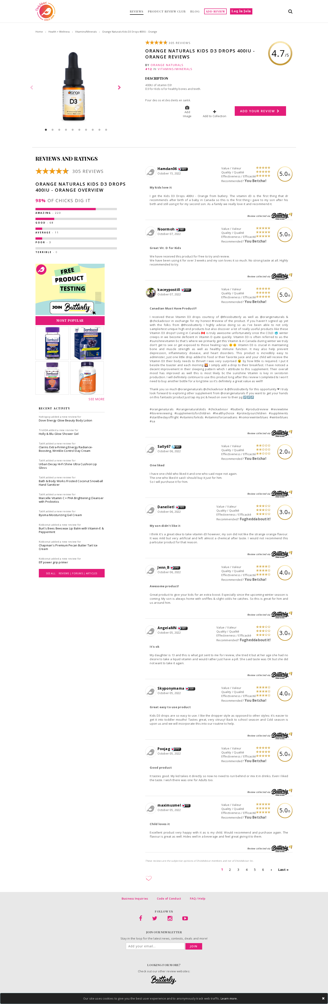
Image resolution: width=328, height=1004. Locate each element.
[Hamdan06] (151, 172)
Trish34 (43, 430)
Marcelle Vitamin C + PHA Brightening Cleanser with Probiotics (71, 499)
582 (178, 446)
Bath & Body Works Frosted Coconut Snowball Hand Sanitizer (71, 482)
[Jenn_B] (151, 571)
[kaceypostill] (151, 293)
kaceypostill (169, 289)
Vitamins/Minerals (86, 31)
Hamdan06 (167, 168)
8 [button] (93, 129)
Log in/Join (241, 11)
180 (182, 229)
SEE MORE (96, 399)
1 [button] (46, 129)
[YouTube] (185, 919)
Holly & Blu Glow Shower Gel (59, 434)
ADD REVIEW (215, 11)
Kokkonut (45, 524)
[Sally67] (151, 450)
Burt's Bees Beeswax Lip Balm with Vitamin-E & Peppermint (71, 530)
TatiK (42, 443)
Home (39, 31)
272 (177, 749)
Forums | (79, 573)
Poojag (164, 748)
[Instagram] (170, 919)
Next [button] (120, 87)
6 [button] (79, 129)
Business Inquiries (135, 898)
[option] (76, 87)
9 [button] (99, 129)
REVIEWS (136, 11)
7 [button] (86, 129)
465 (184, 169)
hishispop (45, 416)
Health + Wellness (59, 31)
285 (184, 628)
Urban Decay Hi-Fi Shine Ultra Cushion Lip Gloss (68, 465)
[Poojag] (151, 752)
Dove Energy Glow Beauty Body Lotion (65, 420)
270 (176, 567)
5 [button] (73, 129)
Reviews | (65, 573)
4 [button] (66, 129)
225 (191, 688)
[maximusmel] (151, 809)
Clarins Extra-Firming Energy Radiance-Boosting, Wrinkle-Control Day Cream (66, 448)
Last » (283, 869)
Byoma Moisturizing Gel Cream (60, 515)
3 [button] (59, 129)
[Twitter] (155, 919)
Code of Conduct (169, 898)
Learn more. (229, 998)
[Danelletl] (151, 510)
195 (182, 507)
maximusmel (169, 805)
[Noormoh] (151, 232)
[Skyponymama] (151, 692)
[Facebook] (140, 919)
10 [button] (106, 129)
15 (187, 805)
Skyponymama (171, 688)
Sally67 (164, 446)
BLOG (195, 11)
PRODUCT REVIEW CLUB (167, 11)
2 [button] (52, 129)
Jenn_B (163, 567)
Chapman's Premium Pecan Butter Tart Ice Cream (68, 547)
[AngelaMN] (151, 631)
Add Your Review (258, 111)
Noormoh (166, 229)
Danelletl (166, 506)
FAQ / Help (198, 898)
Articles (91, 573)
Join (193, 946)
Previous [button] (32, 87)
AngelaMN (167, 627)
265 (187, 290)
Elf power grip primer (53, 562)
